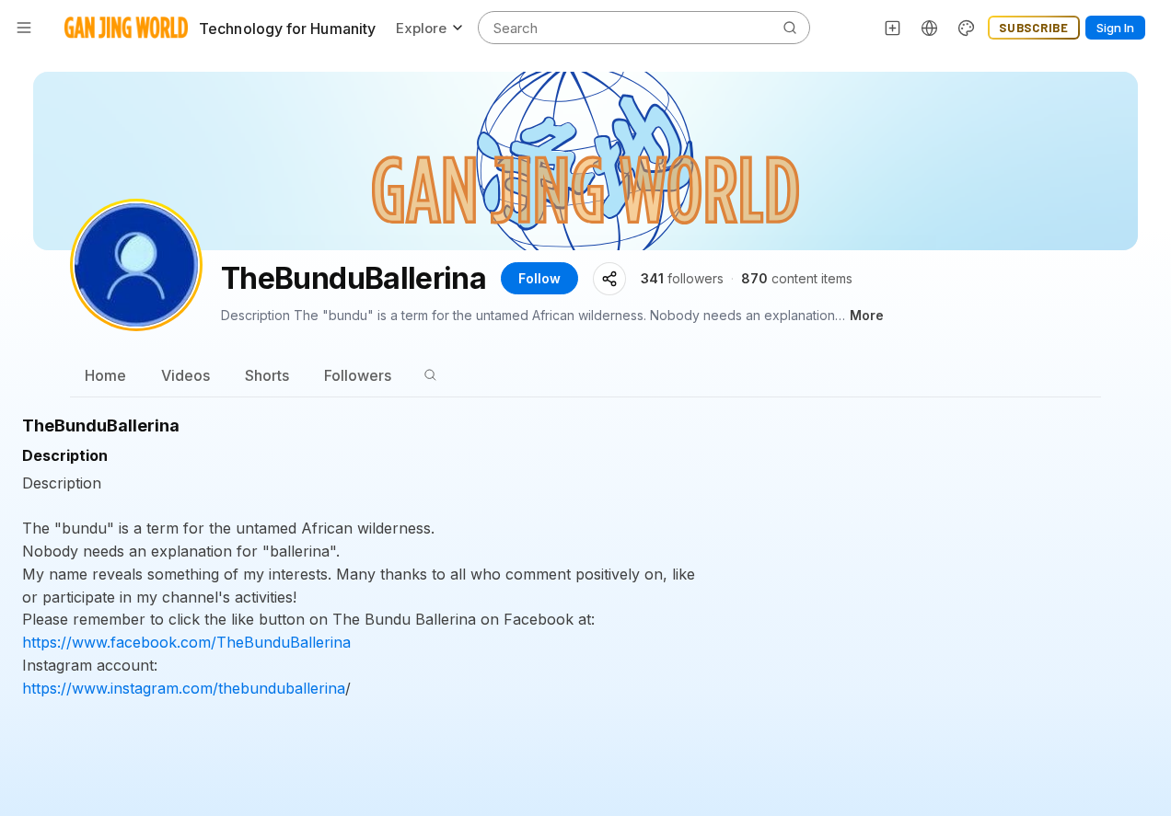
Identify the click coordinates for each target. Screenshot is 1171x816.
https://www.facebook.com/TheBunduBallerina (186, 642)
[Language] (929, 27)
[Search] (429, 375)
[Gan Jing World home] (126, 28)
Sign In (1115, 27)
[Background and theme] (966, 27)
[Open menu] (24, 27)
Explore (421, 28)
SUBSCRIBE (1034, 27)
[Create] (893, 27)
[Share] (609, 278)
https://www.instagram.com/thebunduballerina (183, 688)
